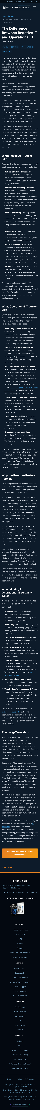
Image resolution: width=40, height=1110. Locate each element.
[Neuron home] (10, 7)
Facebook (30, 1079)
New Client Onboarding (20, 1050)
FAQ (20, 1021)
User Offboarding (20, 1059)
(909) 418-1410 (8, 892)
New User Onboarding (20, 1055)
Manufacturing (20, 934)
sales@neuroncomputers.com (26, 892)
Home (4, 16)
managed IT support (10, 712)
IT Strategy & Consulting (20, 991)
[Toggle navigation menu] (34, 7)
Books (20, 1046)
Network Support (20, 987)
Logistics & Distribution (20, 957)
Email (25, 1)
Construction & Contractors (20, 953)
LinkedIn (9, 1079)
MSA (23, 1097)
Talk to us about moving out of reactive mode (20, 853)
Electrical (20, 948)
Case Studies (20, 1016)
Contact (20, 1030)
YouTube (20, 1079)
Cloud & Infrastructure (20, 978)
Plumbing (20, 943)
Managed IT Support (20, 968)
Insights (11, 16)
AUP (19, 1097)
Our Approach (20, 1007)
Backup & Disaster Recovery (20, 982)
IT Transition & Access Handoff (20, 1064)
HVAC (20, 939)
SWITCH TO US (24, 7)
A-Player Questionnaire (20, 1068)
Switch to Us (20, 1025)
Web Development (20, 996)
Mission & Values (20, 1012)
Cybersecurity (20, 973)
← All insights (7, 867)
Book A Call (33, 1)
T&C (15, 1097)
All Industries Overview (20, 930)
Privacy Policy (8, 1097)
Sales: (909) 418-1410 (13, 1)
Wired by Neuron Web (20, 1104)
